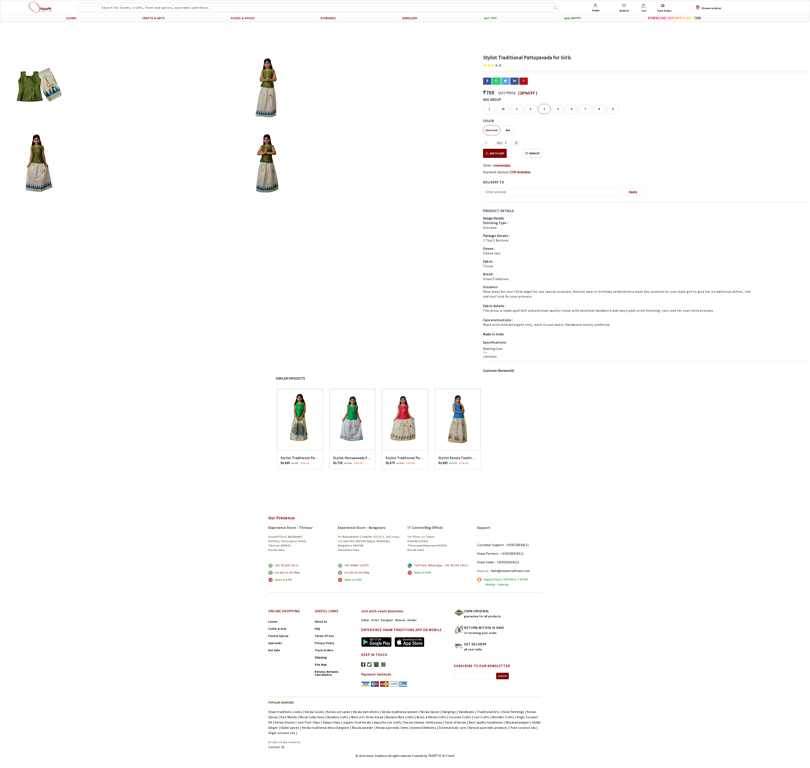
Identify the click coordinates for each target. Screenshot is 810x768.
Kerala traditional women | (401, 712)
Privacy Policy (324, 643)
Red (508, 130)
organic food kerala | (358, 722)
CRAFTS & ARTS (153, 18)
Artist (375, 620)
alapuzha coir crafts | (388, 722)
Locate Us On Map (287, 572)
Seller (365, 620)
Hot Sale (274, 650)
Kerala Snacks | (286, 722)
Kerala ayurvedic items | (393, 728)
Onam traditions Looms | (286, 712)
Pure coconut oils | (524, 728)
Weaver (400, 620)
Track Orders (324, 650)
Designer (387, 620)
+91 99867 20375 (356, 565)
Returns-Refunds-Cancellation (327, 673)
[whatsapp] (496, 80)
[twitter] (505, 80)
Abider (412, 620)
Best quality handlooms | (487, 722)
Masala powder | (363, 728)
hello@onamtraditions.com (510, 571)
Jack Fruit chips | (309, 722)
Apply (633, 192)
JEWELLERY (410, 18)
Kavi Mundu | (289, 717)
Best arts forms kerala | (368, 717)
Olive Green (491, 130)
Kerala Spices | (431, 712)
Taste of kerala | (456, 722)
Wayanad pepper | (518, 722)
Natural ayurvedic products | (489, 728)
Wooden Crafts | (504, 717)
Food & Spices (278, 635)
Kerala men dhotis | (367, 712)
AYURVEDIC (328, 18)
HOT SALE (490, 18)
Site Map (321, 664)
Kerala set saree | (339, 712)
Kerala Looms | (315, 712)
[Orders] (663, 5)
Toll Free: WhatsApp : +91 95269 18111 (441, 565)
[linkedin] (514, 80)
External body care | (453, 728)
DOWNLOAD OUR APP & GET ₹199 (674, 18)
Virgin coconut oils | (282, 733)
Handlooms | (468, 712)
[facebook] (487, 80)
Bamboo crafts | (338, 717)
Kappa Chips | (332, 722)
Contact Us (276, 747)
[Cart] (643, 5)
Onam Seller (485, 562)
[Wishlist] (624, 5)
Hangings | (450, 712)
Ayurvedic (275, 643)
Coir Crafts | (482, 717)
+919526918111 (517, 545)
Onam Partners (488, 554)
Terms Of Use (324, 635)
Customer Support (490, 545)
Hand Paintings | (514, 712)
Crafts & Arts (277, 628)
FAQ (317, 628)
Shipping (321, 657)
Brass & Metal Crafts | (432, 717)
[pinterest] (523, 80)
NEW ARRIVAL (573, 18)
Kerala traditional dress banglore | (326, 728)
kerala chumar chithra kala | (424, 722)
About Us (321, 621)
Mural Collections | (313, 717)
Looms (273, 621)
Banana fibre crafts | (401, 717)
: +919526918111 (512, 554)
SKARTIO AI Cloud (441, 756)
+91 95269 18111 (287, 565)
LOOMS (71, 18)
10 (503, 108)
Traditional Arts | (489, 712)
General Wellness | (424, 728)
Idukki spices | (290, 728)
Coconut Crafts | (461, 717)
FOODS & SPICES (243, 18)
